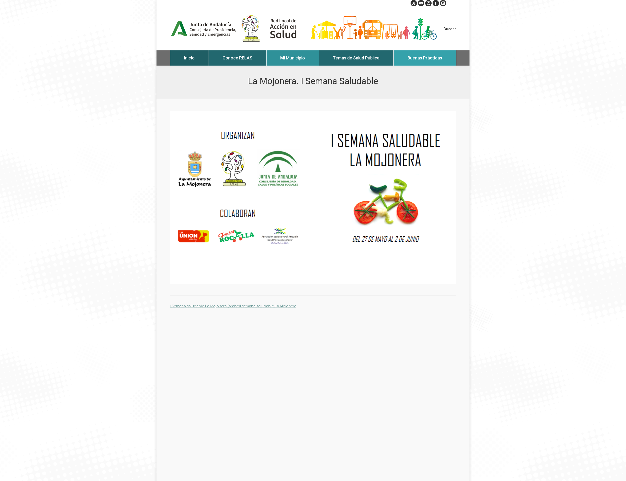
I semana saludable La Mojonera (268, 306)
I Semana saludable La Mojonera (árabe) (205, 306)
